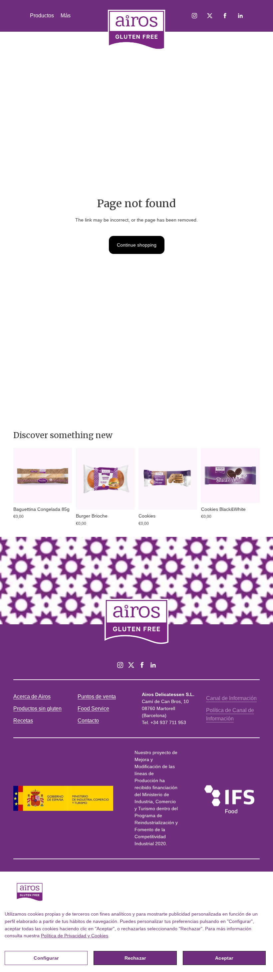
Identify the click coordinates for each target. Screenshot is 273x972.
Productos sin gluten (37, 708)
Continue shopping (136, 245)
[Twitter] (131, 665)
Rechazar (135, 958)
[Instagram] (120, 665)
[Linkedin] (153, 665)
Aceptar (224, 958)
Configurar (46, 958)
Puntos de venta (97, 696)
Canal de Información (231, 698)
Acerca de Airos (32, 696)
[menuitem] (65, 16)
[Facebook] (142, 665)
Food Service (93, 708)
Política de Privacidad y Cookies (74, 935)
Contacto (88, 720)
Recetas (23, 720)
